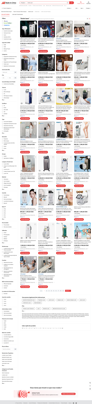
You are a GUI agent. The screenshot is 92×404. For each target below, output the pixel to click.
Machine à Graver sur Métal (7, 377)
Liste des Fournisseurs (17, 14)
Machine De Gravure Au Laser (57, 5)
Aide (76, 8)
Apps (82, 8)
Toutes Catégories (7, 8)
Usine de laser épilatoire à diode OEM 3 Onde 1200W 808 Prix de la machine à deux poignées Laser (46, 40)
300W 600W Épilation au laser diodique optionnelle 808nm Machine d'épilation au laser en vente (82, 74)
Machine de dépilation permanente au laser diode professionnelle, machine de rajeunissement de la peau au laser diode (46, 141)
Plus (23, 311)
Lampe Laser (4, 375)
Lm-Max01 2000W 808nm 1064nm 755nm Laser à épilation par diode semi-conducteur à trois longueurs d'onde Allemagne (64, 242)
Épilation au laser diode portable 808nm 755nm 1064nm (82, 207)
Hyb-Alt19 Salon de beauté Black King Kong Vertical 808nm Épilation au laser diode (46, 175)
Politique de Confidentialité (42, 402)
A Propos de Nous (18, 402)
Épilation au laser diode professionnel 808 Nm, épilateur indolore (28, 241)
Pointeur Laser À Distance (37, 5)
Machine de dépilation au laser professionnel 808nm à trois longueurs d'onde (28, 141)
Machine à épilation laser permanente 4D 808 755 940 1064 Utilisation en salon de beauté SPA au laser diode (28, 74)
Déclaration (25, 402)
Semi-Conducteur (5, 373)
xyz (62, 328)
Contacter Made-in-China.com (54, 402)
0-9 (22, 328)
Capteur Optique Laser (71, 300)
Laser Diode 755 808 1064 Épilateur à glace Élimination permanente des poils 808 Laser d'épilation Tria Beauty (82, 141)
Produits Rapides (64, 402)
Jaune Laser (82, 300)
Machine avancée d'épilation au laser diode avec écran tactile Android (63, 73)
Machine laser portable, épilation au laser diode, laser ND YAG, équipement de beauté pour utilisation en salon (64, 107)
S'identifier (88, 3)
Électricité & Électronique (7, 381)
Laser (44, 5)
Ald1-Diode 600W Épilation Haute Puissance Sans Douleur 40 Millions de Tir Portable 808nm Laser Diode (46, 107)
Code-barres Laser (27, 302)
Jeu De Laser (51, 300)
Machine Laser (48, 5)
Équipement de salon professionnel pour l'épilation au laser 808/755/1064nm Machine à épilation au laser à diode (46, 276)
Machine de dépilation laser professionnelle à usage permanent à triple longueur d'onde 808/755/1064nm (64, 41)
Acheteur (69, 8)
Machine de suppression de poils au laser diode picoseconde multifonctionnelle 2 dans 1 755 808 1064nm (81, 41)
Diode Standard (37, 302)
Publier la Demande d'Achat (68, 393)
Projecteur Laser (41, 300)
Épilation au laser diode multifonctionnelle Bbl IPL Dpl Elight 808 (46, 73)
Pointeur (30, 5)
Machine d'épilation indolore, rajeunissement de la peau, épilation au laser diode (28, 276)
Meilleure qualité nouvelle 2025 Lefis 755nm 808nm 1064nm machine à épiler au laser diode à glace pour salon (28, 40)
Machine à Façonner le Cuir (7, 379)
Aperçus (70, 402)
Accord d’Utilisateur (32, 402)
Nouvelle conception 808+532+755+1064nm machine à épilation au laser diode (45, 242)
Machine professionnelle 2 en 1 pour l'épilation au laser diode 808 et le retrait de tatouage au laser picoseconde (64, 209)
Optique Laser (60, 300)
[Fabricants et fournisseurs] (8, 2)
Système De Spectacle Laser (29, 300)
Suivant (67, 290)
